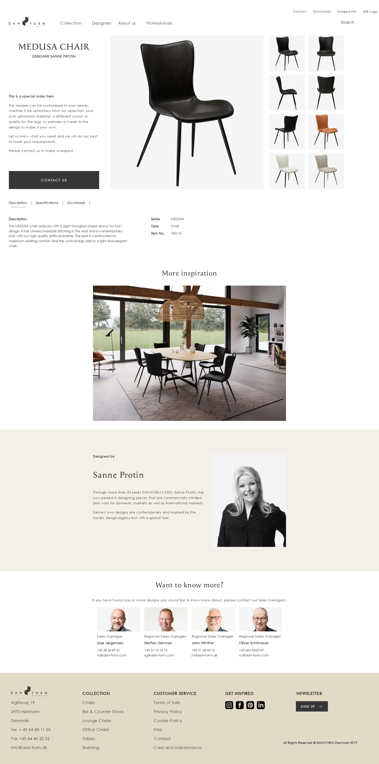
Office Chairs (95, 729)
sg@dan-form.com (159, 655)
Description (18, 203)
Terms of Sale (167, 702)
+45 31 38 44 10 (203, 650)
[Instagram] (230, 705)
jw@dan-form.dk (205, 655)
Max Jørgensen (110, 643)
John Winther (203, 643)
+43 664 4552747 (251, 650)
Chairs (88, 702)
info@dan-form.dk (29, 747)
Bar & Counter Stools (103, 711)
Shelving (90, 747)
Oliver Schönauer (254, 643)
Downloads (322, 11)
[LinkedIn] (261, 705)
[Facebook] (241, 705)
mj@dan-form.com (112, 655)
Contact (300, 11)
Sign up (308, 706)
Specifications (47, 203)
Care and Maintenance (178, 747)
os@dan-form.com (254, 655)
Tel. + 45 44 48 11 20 (31, 729)
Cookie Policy (168, 720)
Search (347, 22)
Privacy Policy (168, 711)
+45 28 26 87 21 (108, 650)
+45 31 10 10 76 (155, 650)
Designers (101, 23)
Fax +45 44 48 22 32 (30, 738)
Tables (88, 738)
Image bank (347, 11)
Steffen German (158, 643)
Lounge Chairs (96, 720)
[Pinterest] (251, 705)
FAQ (158, 729)
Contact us (54, 180)
